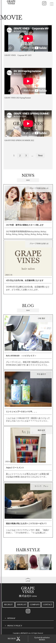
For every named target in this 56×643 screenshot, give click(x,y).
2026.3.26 (8, 518)
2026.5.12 (8, 406)
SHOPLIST (22, 605)
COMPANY (35, 605)
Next (40, 155)
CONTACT (47, 605)
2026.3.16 (8, 275)
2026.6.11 (8, 350)
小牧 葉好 (41, 318)
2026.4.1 (8, 219)
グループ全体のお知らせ (39, 188)
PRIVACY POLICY (14, 626)
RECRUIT (8, 605)
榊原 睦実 (41, 430)
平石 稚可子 (41, 374)
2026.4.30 (8, 462)
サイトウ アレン (41, 486)
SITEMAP (11, 618)
